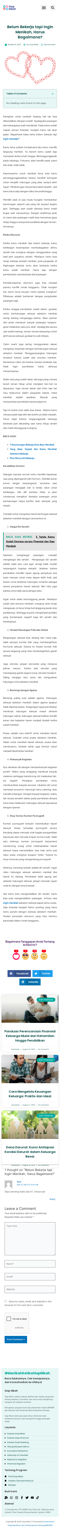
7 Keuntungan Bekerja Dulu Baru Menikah (32, 444)
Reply (52, 1199)
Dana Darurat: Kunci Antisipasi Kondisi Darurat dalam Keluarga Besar (30, 1152)
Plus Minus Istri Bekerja (22, 458)
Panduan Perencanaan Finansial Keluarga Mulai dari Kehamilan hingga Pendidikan (30, 1036)
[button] (52, 7)
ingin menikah (10, 138)
